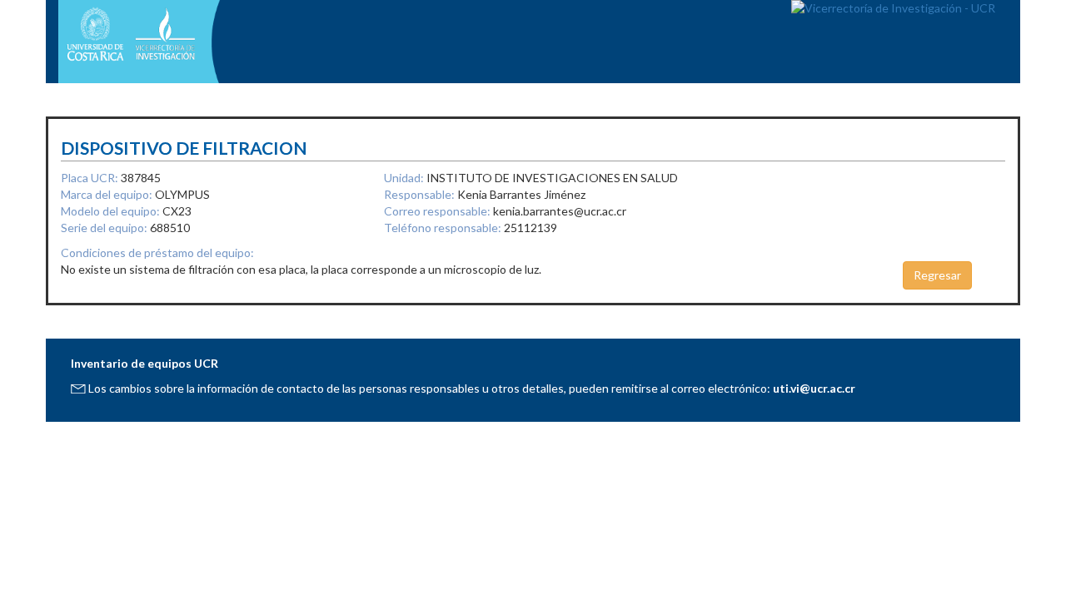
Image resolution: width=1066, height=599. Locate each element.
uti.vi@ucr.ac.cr (814, 388)
